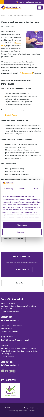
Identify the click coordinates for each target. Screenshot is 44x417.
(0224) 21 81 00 (8, 362)
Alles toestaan (22, 225)
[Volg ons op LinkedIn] (10, 371)
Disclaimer (13, 411)
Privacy (35, 408)
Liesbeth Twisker (11, 115)
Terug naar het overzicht (13, 239)
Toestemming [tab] (8, 189)
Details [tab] (22, 189)
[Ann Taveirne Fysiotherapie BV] (11, 7)
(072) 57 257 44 (8, 317)
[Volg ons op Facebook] (2, 371)
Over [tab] (36, 189)
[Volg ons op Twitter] (6, 371)
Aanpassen (21, 232)
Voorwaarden (23, 411)
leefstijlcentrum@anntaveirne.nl (15, 340)
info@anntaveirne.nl (26, 73)
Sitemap (32, 411)
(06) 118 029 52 (8, 337)
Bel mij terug (20, 283)
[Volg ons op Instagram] (13, 371)
